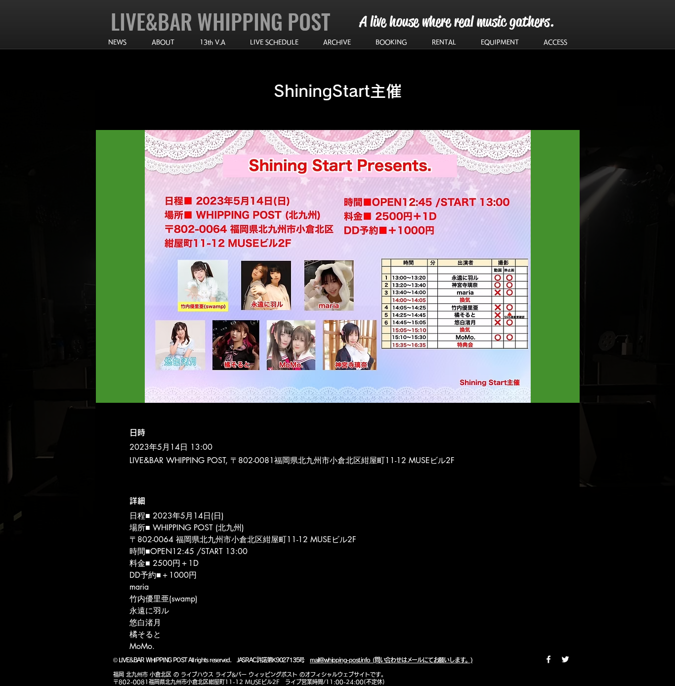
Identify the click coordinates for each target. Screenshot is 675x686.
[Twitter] (565, 659)
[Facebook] (548, 659)
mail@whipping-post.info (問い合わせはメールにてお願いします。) (391, 660)
